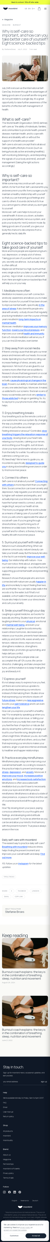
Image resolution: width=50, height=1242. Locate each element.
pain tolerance (22, 703)
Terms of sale (8, 1178)
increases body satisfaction (31, 779)
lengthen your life (11, 707)
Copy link (19, 896)
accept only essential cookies (15, 1230)
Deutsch (35, 1201)
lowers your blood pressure (25, 330)
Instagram (23, 863)
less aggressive (35, 700)
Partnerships (8, 1164)
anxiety (30, 772)
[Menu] (45, 8)
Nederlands (25, 1201)
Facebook (22, 891)
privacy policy (25, 1227)
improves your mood (12, 775)
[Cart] (39, 8)
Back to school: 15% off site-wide (25, 2)
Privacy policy (8, 1173)
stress (5, 772)
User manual (8, 1112)
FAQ (4, 1102)
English (14, 1201)
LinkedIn (35, 891)
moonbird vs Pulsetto (11, 1168)
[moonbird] (10, 9)
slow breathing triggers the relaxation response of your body (25, 434)
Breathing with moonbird (14, 846)
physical (30, 621)
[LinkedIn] (14, 1192)
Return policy (8, 1116)
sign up (44, 1081)
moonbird (7, 1135)
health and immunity (33, 333)
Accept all (36, 1236)
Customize (14, 1236)
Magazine (6, 25)
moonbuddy (8, 1140)
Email (6, 896)
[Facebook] (9, 1192)
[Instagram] (4, 1192)
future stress (8, 700)
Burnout (17, 25)
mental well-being (15, 624)
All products (8, 1131)
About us (7, 1155)
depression (15, 772)
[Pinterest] (19, 1192)
